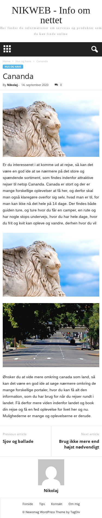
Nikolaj (12, 85)
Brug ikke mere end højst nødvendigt (79, 444)
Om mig (74, 504)
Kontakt (56, 504)
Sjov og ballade (18, 441)
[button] (94, 49)
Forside (28, 504)
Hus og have (23, 61)
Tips (42, 504)
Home (6, 61)
